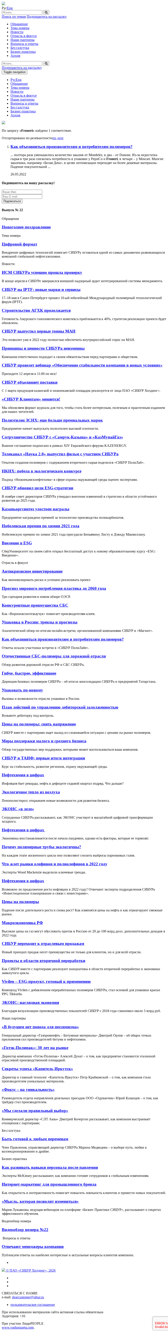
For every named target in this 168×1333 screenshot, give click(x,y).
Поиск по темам (14, 16)
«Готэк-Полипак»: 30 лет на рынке (35, 1047)
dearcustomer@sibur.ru (28, 1297)
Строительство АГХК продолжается (36, 310)
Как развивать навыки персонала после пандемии (50, 1167)
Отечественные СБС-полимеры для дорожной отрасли (54, 656)
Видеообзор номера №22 (25, 1229)
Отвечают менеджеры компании (33, 1246)
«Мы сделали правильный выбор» (35, 1110)
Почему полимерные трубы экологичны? (41, 847)
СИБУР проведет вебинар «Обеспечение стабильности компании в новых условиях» (82, 365)
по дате (57, 138)
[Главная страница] (3, 4)
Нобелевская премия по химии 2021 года (40, 526)
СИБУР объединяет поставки (30, 382)
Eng (10, 8)
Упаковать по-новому (22, 690)
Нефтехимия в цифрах (23, 775)
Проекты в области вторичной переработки (43, 960)
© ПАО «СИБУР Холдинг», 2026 (30, 1270)
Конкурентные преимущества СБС (35, 605)
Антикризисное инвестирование (32, 571)
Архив (15, 55)
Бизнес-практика (23, 51)
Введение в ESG (17, 543)
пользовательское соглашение (32, 1304)
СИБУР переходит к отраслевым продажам (43, 943)
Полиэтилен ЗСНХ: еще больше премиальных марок (52, 420)
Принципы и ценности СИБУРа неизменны (43, 348)
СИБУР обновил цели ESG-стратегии (37, 488)
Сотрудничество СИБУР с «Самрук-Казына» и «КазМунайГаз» (62, 437)
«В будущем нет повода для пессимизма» (40, 1027)
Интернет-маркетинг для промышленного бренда (49, 1184)
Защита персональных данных (50, 201)
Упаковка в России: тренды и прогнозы (39, 622)
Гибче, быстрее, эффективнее (29, 673)
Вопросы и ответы (24, 44)
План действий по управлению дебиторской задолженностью (60, 707)
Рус (13, 80)
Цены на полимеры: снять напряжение (39, 724)
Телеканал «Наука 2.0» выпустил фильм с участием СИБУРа (60, 454)
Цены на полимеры (20, 901)
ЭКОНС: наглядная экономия (30, 1002)
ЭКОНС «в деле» (18, 809)
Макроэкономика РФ (22, 922)
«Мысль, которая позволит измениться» (40, 1201)
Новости (16, 32)
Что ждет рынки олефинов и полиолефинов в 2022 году (54, 864)
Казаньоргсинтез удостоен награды (35, 509)
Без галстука (19, 48)
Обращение (19, 24)
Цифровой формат (19, 244)
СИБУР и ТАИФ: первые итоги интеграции (43, 758)
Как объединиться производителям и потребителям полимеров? (63, 639)
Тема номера (19, 28)
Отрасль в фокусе (23, 36)
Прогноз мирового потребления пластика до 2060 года (54, 588)
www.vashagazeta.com (18, 1327)
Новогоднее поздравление (26, 227)
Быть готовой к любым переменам (35, 1139)
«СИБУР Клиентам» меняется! (31, 399)
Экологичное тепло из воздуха (31, 792)
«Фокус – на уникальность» (28, 1089)
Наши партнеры (22, 40)
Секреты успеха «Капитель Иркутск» (37, 1068)
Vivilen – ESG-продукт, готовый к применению (46, 981)
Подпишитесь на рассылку (47, 16)
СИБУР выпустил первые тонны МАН (38, 331)
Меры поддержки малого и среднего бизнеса (44, 741)
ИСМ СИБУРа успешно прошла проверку (42, 272)
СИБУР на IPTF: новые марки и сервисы (41, 289)
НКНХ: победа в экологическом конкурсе (41, 471)
